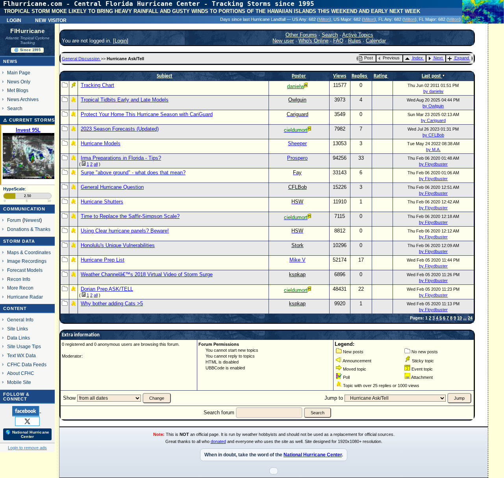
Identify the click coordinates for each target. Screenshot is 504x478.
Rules (354, 41)
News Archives (23, 99)
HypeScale (14, 188)
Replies (360, 76)
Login (14, 20)
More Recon (20, 287)
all (96, 164)
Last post (432, 76)
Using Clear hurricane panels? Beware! (125, 231)
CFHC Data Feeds (26, 364)
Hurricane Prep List (102, 260)
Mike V (297, 260)
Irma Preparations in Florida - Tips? (121, 158)
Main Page (18, 72)
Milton (324, 19)
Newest (32, 220)
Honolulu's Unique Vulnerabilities (118, 245)
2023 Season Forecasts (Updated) (120, 129)
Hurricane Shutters (102, 202)
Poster (299, 76)
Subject (164, 76)
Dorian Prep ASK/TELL (107, 289)
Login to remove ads (27, 447)
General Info (20, 319)
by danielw (433, 91)
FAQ (338, 41)
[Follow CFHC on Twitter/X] (27, 421)
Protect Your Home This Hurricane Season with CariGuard (147, 114)
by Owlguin (433, 105)
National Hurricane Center (313, 455)
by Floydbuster (433, 164)
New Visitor (51, 20)
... (465, 318)
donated (218, 441)
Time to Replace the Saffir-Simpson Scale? (130, 216)
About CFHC (20, 373)
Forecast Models (25, 270)
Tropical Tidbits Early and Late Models (125, 100)
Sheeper (297, 143)
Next (438, 57)
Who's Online (313, 41)
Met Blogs (17, 90)
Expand (461, 57)
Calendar (376, 41)
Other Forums (301, 35)
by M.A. (433, 149)
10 (459, 318)
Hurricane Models (100, 143)
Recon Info (18, 279)
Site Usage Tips (24, 346)
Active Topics (357, 35)
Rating (381, 76)
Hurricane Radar (25, 296)
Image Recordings (26, 261)
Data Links (18, 337)
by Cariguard (433, 120)
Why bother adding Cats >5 (112, 303)
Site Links (17, 328)
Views (339, 76)
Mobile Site (19, 382)
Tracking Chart (97, 85)
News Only (18, 81)
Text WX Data (21, 355)
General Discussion (81, 58)
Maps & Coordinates (29, 252)
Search (14, 108)
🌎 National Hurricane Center (27, 434)
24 (470, 318)
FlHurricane (27, 31)
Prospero (297, 158)
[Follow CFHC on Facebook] (26, 410)
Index (417, 57)
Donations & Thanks (28, 229)
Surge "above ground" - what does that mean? (133, 172)
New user (283, 41)
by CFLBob (433, 135)
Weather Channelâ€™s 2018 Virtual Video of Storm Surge (147, 274)
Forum (14, 220)
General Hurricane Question (112, 187)
